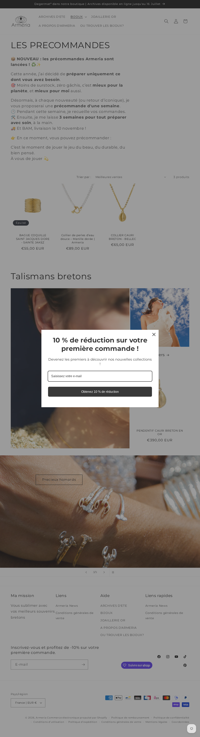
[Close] (154, 334)
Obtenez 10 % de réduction (100, 391)
